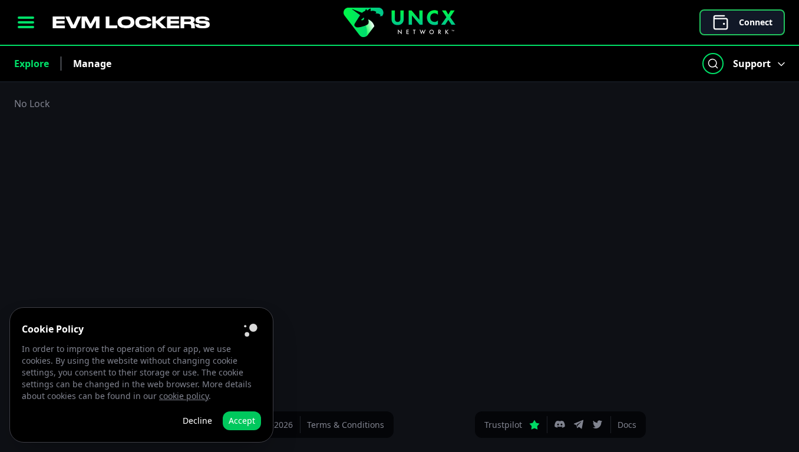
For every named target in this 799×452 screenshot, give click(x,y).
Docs (627, 424)
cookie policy (184, 395)
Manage (92, 63)
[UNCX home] (399, 22)
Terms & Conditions (345, 424)
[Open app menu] (26, 22)
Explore (31, 63)
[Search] (713, 63)
